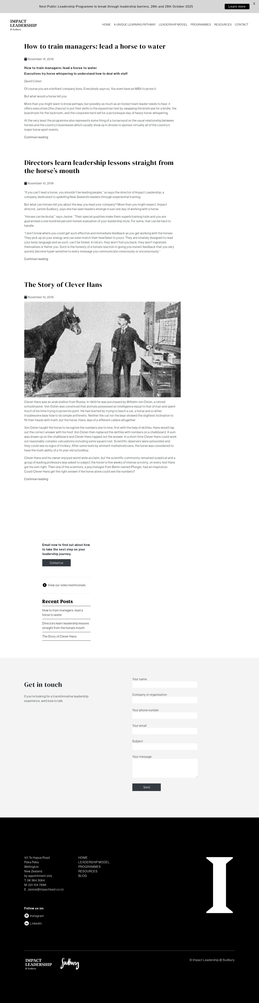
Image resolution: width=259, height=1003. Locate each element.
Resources (223, 24)
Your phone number (145, 710)
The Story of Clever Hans (63, 284)
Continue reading (36, 137)
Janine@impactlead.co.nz (46, 889)
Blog (82, 876)
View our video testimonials (67, 585)
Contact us (56, 563)
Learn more (237, 6)
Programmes (201, 24)
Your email (139, 725)
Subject (137, 741)
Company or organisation (149, 694)
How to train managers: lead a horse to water (95, 46)
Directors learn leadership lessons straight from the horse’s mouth (99, 166)
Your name (139, 679)
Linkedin (36, 923)
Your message (142, 756)
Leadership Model (173, 24)
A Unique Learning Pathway (135, 24)
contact (241, 24)
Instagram (37, 916)
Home (106, 24)
